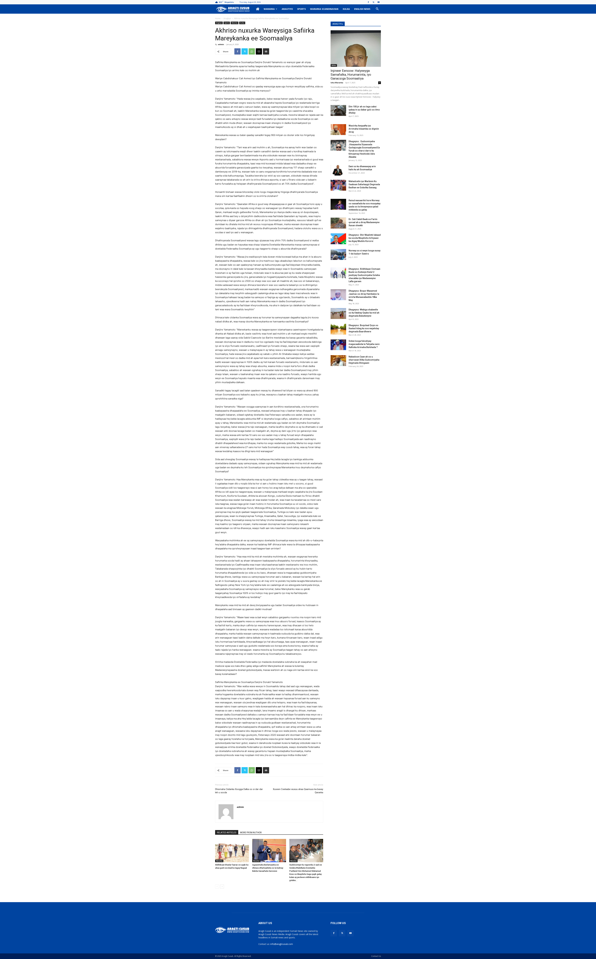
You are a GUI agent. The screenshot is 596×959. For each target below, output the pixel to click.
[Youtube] (378, 2)
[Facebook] (368, 2)
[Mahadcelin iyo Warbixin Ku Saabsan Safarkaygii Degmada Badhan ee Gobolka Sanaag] (338, 185)
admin (221, 44)
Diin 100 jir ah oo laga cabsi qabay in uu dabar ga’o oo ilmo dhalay (364, 109)
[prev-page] (217, 886)
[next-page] (222, 886)
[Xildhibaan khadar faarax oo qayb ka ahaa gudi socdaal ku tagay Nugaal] (232, 850)
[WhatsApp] (252, 51)
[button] (377, 9)
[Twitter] (373, 2)
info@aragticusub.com (281, 944)
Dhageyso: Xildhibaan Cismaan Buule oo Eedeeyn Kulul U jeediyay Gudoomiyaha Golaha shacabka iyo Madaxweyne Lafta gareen (364, 275)
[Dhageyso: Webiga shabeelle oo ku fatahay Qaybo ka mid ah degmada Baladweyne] (338, 313)
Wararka (269, 8)
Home (218, 18)
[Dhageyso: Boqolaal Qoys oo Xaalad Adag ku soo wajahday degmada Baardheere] (338, 329)
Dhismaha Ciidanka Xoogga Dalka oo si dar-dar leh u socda (239, 791)
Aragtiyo (287, 8)
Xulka (346, 8)
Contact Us (376, 956)
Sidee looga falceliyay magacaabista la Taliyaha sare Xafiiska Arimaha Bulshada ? (364, 344)
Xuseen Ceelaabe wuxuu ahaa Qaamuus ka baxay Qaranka (298, 791)
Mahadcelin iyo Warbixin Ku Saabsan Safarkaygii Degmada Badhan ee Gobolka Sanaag (364, 184)
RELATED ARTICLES (226, 832)
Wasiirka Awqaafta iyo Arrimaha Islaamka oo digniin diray (364, 128)
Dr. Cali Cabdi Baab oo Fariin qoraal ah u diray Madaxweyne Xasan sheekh (364, 222)
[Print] (266, 51)
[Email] (259, 51)
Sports (301, 8)
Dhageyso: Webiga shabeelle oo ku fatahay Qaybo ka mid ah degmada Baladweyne (364, 312)
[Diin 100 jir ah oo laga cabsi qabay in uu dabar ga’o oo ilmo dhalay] (338, 110)
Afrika (334, 65)
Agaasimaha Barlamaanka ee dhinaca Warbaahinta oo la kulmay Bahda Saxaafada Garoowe (267, 868)
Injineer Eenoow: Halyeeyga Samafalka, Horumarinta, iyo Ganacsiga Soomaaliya (351, 74)
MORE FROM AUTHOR (251, 832)
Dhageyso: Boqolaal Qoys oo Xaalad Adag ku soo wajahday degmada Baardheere (364, 328)
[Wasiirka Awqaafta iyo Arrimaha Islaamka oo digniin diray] (338, 129)
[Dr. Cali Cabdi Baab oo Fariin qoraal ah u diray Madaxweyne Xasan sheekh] (338, 223)
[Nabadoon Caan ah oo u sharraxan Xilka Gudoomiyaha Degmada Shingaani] (338, 360)
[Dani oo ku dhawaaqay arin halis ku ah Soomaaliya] (338, 170)
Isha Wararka (337, 82)
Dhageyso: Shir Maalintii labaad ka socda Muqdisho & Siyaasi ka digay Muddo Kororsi (365, 238)
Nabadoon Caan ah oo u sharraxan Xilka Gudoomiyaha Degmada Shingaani (364, 359)
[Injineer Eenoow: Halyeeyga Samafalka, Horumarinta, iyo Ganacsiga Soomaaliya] (356, 48)
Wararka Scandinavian (324, 8)
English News (362, 8)
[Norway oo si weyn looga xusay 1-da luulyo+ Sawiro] (338, 254)
